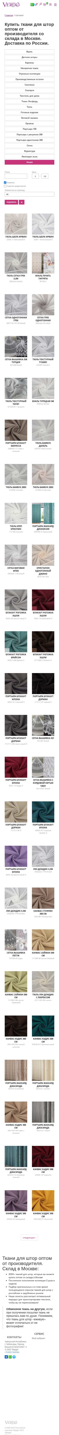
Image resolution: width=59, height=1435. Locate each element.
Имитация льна (29, 156)
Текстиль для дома (29, 95)
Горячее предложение (16, 186)
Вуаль (29, 51)
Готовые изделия (29, 112)
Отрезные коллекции (29, 73)
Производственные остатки (30, 79)
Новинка (10, 182)
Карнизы (29, 62)
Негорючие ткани (29, 68)
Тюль (29, 106)
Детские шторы (29, 57)
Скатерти (29, 90)
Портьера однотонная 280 (29, 139)
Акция (29, 161)
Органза (29, 123)
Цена (34, 172)
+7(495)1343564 (12, 1352)
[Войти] (49, 4)
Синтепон (29, 84)
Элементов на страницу (15, 190)
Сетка (29, 145)
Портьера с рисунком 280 (29, 134)
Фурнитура (29, 150)
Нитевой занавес (29, 117)
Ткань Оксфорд (29, 101)
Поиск (7, 172)
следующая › (29, 1237)
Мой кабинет (38, 1338)
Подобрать (11, 202)
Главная (9, 15)
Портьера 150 (29, 128)
